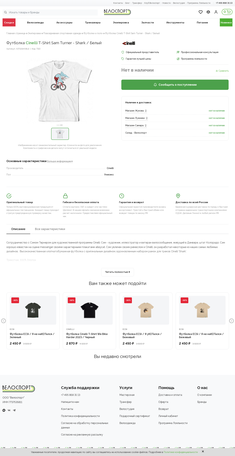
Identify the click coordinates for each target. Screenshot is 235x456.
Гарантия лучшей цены (138, 59)
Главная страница (15, 33)
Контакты (118, 3)
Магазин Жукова (134, 110)
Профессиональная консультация (199, 52)
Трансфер (137, 3)
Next (231, 321)
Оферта (163, 401)
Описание (18, 229)
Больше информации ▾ (60, 161)
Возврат (163, 409)
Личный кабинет (168, 416)
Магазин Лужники (135, 118)
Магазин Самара (134, 125)
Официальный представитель (142, 52)
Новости (166, 3)
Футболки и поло (92, 33)
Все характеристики (50, 229)
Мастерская (126, 394)
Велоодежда (127, 423)
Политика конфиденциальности (80, 416)
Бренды (202, 401)
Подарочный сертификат (134, 416)
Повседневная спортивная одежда (62, 33)
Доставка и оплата (170, 394)
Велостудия (179, 3)
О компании (204, 394)
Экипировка (34, 33)
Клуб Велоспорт (152, 3)
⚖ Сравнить (222, 71)
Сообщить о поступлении (178, 84)
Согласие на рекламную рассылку (82, 434)
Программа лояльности (194, 59)
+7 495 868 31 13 (224, 3)
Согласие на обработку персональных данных (84, 425)
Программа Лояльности (198, 3)
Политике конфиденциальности (181, 452)
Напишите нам (70, 401)
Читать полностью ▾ (117, 272)
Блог (127, 3)
